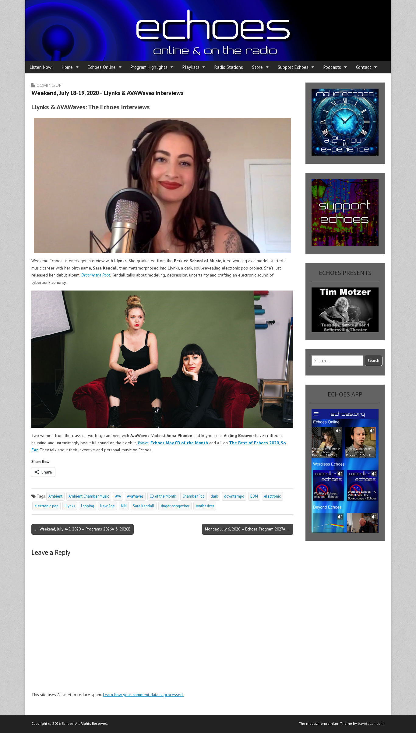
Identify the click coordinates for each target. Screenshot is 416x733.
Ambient (55, 496)
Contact (363, 67)
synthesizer (205, 505)
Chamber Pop (193, 496)
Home (67, 67)
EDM (254, 496)
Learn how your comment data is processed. (143, 694)
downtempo (234, 496)
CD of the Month (163, 496)
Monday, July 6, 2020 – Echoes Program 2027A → (247, 529)
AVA (118, 496)
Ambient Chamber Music (89, 496)
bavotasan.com (371, 723)
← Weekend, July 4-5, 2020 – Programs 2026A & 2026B (82, 529)
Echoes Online (102, 67)
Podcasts (332, 67)
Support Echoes (293, 67)
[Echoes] (208, 30)
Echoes (68, 723)
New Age (107, 505)
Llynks (70, 505)
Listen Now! (41, 67)
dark (214, 496)
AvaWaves (135, 496)
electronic (272, 496)
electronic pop (46, 505)
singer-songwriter (174, 505)
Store (257, 67)
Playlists (190, 67)
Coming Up (49, 85)
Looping (87, 505)
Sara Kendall (143, 505)
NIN (124, 505)
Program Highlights (149, 67)
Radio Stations (228, 67)
